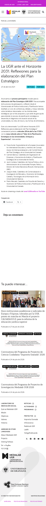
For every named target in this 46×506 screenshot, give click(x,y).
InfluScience (28, 423)
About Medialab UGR (9, 435)
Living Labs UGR (22, 4)
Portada (40, 87)
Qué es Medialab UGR (9, 409)
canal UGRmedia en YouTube (34, 191)
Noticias (30, 87)
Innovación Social (10, 366)
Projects (4, 438)
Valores (4, 419)
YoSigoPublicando (30, 433)
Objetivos (4, 416)
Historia (4, 423)
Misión (3, 412)
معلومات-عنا (6, 445)
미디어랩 (4, 448)
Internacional (23, 2)
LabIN (26, 429)
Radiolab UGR (10, 4)
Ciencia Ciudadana (10, 334)
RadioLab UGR (29, 426)
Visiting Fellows (7, 442)
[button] (43, 12)
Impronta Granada (26, 334)
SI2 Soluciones (40, 496)
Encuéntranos (36, 4)
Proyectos (23, 293)
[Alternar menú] (3, 12)
